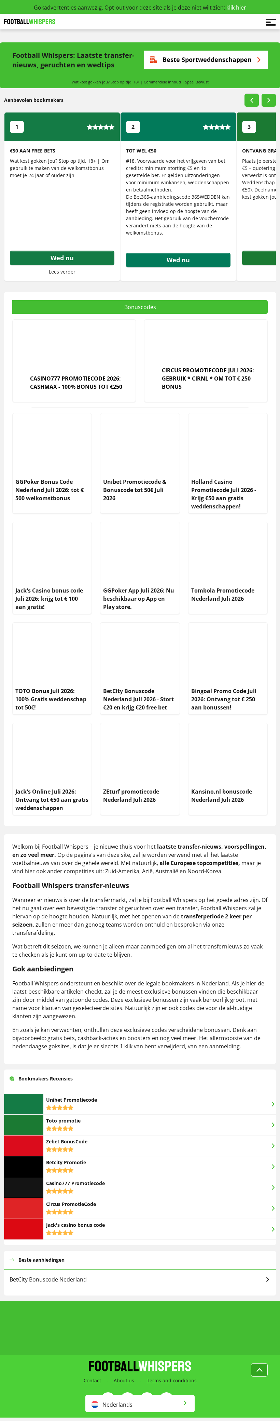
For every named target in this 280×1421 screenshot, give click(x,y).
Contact (92, 1380)
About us (124, 1380)
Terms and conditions (172, 1380)
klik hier (236, 7)
